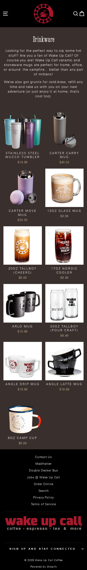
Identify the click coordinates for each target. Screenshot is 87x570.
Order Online (43, 484)
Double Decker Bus (43, 470)
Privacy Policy (43, 497)
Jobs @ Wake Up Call (43, 477)
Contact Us (43, 457)
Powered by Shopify (43, 566)
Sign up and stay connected (42, 548)
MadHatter (43, 464)
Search (43, 491)
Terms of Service (43, 504)
